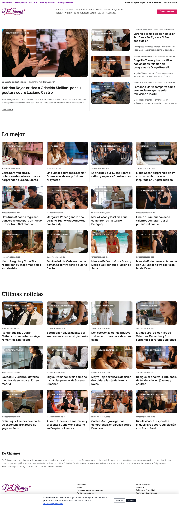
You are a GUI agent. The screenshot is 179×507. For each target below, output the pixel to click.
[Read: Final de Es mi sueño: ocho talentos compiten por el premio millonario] (156, 197)
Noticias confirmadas (60, 350)
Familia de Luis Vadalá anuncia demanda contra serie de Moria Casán (67, 265)
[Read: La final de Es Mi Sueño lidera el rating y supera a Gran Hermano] (111, 153)
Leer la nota (7, 109)
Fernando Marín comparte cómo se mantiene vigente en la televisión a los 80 (154, 90)
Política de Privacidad (145, 490)
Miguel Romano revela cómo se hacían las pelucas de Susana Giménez (67, 380)
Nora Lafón (170, 56)
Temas (79, 487)
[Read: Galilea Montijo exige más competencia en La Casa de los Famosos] (111, 401)
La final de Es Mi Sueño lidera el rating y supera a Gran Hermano (111, 174)
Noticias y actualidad (14, 146)
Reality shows (21, 2)
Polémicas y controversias (62, 306)
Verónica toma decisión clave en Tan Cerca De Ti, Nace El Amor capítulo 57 (154, 37)
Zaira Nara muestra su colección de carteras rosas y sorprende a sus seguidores (21, 176)
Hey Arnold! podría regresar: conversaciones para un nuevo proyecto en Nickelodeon (22, 220)
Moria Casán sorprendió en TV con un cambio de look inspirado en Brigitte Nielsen (155, 176)
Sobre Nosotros (170, 2)
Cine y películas (154, 2)
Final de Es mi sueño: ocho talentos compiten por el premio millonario (153, 220)
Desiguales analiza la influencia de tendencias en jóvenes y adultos (156, 380)
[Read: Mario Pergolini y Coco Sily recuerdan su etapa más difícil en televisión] (22, 241)
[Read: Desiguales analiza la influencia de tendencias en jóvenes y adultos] (156, 357)
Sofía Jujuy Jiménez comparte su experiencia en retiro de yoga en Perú (21, 424)
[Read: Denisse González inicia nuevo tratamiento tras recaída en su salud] (111, 313)
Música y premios (47, 2)
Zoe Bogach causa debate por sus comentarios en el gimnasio (67, 334)
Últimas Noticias (167, 11)
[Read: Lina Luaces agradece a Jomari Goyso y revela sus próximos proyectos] (67, 153)
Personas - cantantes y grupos (89, 490)
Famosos (33, 2)
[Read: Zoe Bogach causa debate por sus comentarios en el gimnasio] (67, 313)
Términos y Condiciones (146, 493)
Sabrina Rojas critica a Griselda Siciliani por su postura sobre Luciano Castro (41, 90)
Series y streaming (65, 2)
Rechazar (119, 500)
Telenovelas (7, 2)
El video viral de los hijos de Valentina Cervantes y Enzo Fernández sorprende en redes (156, 336)
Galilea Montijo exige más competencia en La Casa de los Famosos (111, 424)
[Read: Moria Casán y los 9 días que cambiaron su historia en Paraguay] (111, 197)
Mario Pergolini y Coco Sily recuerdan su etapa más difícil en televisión (21, 265)
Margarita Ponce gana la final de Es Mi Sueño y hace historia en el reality (66, 220)
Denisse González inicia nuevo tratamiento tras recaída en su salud (111, 336)
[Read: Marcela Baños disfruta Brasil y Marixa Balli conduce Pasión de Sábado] (111, 241)
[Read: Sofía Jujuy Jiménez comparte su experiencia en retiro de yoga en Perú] (22, 401)
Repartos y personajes (135, 2)
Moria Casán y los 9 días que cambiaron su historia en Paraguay (109, 220)
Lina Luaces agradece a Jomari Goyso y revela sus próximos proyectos (66, 176)
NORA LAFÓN (49, 82)
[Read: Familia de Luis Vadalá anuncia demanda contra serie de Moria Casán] (67, 241)
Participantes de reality (86, 493)
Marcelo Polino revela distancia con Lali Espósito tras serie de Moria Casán (156, 265)
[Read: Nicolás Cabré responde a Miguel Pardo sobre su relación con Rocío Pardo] (156, 401)
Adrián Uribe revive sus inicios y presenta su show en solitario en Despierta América (67, 424)
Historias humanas (103, 87)
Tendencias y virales (149, 306)
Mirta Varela (170, 30)
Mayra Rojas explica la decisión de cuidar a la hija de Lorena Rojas (111, 380)
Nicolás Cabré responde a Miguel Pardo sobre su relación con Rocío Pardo (156, 424)
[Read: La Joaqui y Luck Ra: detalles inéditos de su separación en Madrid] (22, 357)
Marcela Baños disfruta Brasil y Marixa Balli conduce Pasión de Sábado (111, 265)
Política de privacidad (53, 503)
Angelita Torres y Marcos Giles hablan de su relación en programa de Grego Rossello (153, 64)
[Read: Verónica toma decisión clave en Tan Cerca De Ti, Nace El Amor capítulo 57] (110, 40)
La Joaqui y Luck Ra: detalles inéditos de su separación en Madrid (20, 380)
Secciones (81, 484)
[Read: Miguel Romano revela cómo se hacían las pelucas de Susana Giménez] (67, 357)
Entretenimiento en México (106, 34)
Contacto (140, 487)
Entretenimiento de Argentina (108, 60)
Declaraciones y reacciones (17, 33)
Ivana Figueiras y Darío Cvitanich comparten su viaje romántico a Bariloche (21, 336)
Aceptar (131, 500)
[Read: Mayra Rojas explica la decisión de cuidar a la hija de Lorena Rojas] (111, 357)
